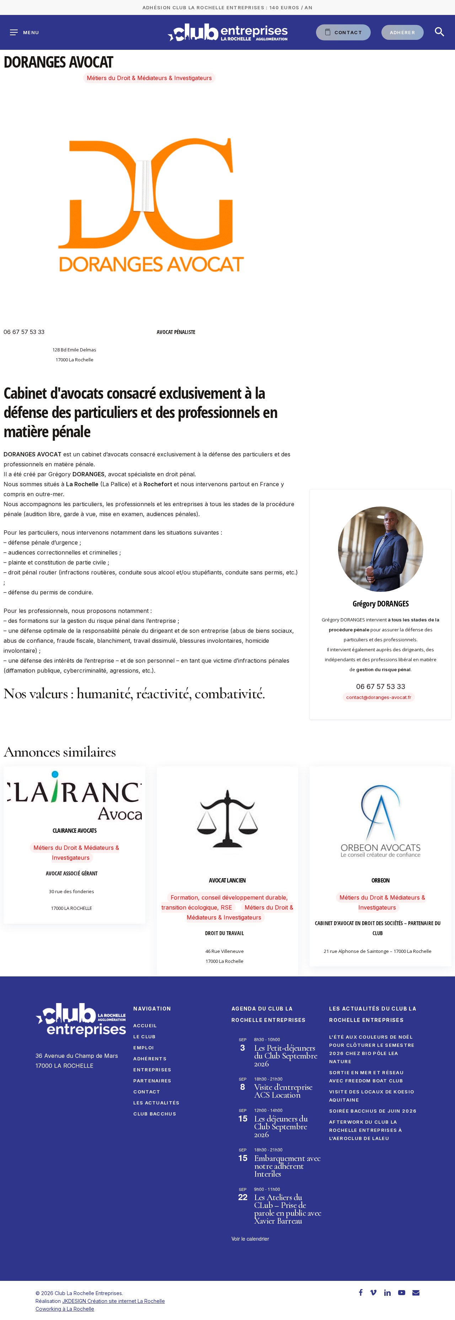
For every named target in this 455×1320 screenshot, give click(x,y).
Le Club (144, 1036)
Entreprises (152, 1069)
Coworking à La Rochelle (65, 1309)
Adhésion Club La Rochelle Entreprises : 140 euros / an (227, 7)
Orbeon (380, 880)
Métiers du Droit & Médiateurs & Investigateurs (149, 77)
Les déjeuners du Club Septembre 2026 (280, 1126)
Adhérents (150, 1058)
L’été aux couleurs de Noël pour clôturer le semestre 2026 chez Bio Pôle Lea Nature (372, 1049)
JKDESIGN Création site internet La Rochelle (113, 1301)
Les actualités (156, 1103)
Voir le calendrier (250, 1238)
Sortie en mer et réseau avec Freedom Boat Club (366, 1076)
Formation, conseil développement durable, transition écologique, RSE (224, 902)
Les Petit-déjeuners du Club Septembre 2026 (285, 1056)
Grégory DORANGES (380, 603)
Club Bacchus (154, 1114)
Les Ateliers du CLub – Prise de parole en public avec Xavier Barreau (287, 1209)
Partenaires (152, 1080)
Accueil (145, 1025)
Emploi (143, 1047)
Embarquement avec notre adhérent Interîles (287, 1166)
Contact (146, 1091)
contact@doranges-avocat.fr (378, 697)
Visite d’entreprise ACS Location (283, 1091)
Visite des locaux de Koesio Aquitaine (371, 1096)
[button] (439, 32)
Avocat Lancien (227, 880)
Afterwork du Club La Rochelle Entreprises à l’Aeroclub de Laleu (365, 1130)
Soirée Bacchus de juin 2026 (373, 1111)
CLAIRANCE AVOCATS (74, 830)
